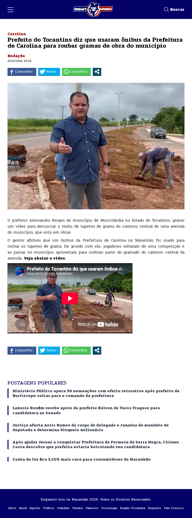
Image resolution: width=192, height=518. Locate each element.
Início (12, 508)
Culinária (63, 508)
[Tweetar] (49, 71)
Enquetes (154, 508)
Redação (16, 56)
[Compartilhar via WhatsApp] (76, 71)
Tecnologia (109, 508)
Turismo (77, 508)
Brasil (23, 508)
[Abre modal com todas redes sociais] (97, 71)
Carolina (17, 34)
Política (48, 508)
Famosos (92, 508)
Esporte (35, 508)
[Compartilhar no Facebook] (22, 71)
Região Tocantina (132, 508)
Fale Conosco (174, 508)
